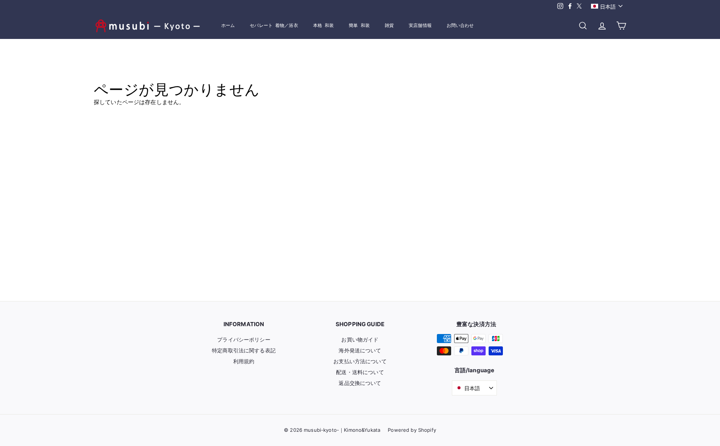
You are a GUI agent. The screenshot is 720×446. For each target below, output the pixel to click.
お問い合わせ (460, 25)
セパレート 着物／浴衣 (274, 25)
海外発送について (360, 350)
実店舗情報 (420, 25)
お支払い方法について (360, 361)
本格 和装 (323, 25)
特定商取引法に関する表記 (244, 350)
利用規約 (244, 361)
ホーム (228, 25)
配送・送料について (360, 372)
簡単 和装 (359, 25)
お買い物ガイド (359, 339)
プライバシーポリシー (243, 339)
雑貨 (389, 25)
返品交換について (360, 383)
